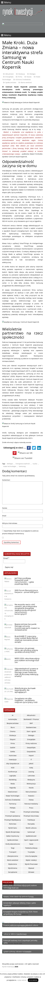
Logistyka (12, 776)
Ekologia (32, 74)
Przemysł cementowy (31, 812)
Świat (31, 844)
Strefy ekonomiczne (12, 844)
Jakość (31, 764)
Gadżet (12, 747)
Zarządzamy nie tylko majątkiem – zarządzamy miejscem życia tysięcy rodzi (26, 700)
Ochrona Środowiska (23, 80)
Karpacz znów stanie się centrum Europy (18, 896)
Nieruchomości (31, 792)
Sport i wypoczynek (31, 840)
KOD (12, 768)
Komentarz (6, 480)
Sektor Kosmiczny (12, 836)
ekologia (10, 464)
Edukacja (21, 74)
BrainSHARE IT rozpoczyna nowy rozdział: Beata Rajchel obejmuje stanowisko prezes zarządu (26, 639)
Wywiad (31, 868)
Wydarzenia (12, 864)
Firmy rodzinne (31, 743)
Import (31, 755)
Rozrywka (31, 824)
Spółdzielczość (31, 836)
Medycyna (31, 780)
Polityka (12, 808)
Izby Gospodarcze (12, 764)
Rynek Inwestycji (8, 967)
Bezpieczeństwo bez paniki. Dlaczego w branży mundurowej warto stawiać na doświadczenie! (27, 627)
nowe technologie (9, 466)
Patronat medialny (31, 804)
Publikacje (31, 820)
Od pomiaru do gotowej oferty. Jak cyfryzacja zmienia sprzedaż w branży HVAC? (26, 650)
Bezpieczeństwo (12, 723)
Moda (13, 784)
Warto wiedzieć (26, 82)
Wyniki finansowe (31, 864)
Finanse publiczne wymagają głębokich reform (20, 925)
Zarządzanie (12, 872)
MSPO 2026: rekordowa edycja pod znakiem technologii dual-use (27, 660)
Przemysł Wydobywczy (12, 820)
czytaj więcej (21, 980)
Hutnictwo (12, 755)
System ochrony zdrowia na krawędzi (17, 951)
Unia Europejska (31, 856)
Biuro (13, 727)
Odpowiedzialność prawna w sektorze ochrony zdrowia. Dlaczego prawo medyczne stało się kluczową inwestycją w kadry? (26, 672)
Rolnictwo (12, 824)
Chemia (12, 731)
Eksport (12, 739)
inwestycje (12, 759)
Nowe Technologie (12, 796)
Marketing (12, 780)
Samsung (22, 466)
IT (31, 759)
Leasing (31, 772)
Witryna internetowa (9, 523)
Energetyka (9, 77)
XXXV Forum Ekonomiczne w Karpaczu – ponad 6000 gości (26, 591)
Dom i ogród (31, 731)
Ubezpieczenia (12, 856)
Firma (20, 77)
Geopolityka (31, 747)
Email (4, 516)
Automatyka (12, 719)
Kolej (31, 768)
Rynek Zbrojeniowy (13, 832)
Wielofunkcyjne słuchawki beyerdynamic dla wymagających (25, 690)
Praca (31, 808)
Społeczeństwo (10, 82)
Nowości (31, 796)
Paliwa (31, 800)
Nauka (29, 77)
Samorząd (31, 832)
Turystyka (31, 852)
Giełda (12, 751)
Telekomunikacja (31, 848)
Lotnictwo (31, 776)
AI (12, 715)
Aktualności (9, 74)
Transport (12, 852)
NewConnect (12, 792)
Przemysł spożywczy (12, 816)
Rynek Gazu (12, 828)
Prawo (12, 812)
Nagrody (13, 788)
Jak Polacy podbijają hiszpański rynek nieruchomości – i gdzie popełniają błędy (24, 581)
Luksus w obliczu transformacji (15, 934)
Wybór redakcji (31, 860)
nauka (35, 464)
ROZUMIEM (33, 980)
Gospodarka (31, 751)
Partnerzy (12, 804)
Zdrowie (31, 872)
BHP (31, 723)
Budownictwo (31, 727)
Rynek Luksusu (31, 828)
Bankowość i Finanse (31, 719)
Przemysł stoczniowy (31, 816)
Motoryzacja (31, 784)
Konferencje (12, 772)
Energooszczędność (23, 464)
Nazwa (4, 508)
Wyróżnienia (12, 868)
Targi (12, 848)
